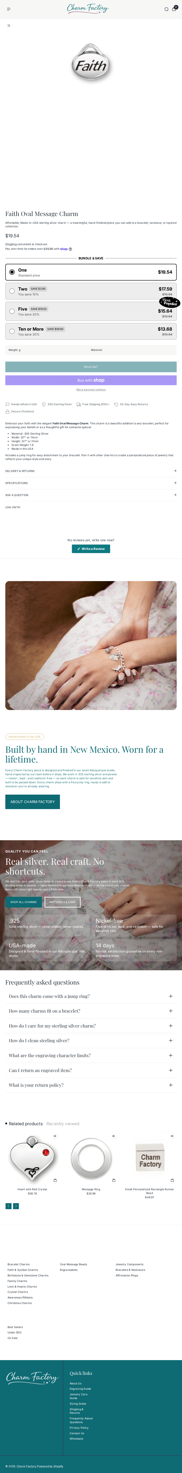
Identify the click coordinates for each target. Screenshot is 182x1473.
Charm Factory (26, 1466)
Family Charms (17, 1281)
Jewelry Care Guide (78, 1396)
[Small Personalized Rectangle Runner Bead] (150, 1158)
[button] (91, 272)
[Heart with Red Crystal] (32, 1158)
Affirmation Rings (127, 1275)
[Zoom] (8, 25)
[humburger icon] (8, 9)
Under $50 (15, 1332)
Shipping (11, 244)
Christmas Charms (20, 1303)
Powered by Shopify (50, 1466)
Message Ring (91, 1189)
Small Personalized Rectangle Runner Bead (149, 1191)
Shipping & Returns (76, 1411)
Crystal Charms (18, 1292)
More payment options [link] (91, 389)
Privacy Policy (79, 1427)
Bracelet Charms (19, 1264)
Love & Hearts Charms (22, 1286)
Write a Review (95, 550)
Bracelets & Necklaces (130, 1270)
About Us (75, 1383)
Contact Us (77, 1433)
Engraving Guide (80, 1388)
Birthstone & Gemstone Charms (28, 1275)
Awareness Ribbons (20, 1297)
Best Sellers (15, 1327)
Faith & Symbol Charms (23, 1270)
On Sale (13, 1338)
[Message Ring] (91, 1158)
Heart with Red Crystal (32, 1189)
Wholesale (76, 1438)
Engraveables (69, 1270)
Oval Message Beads (73, 1264)
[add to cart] (55, 1180)
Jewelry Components (129, 1264)
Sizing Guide (78, 1403)
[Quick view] (55, 1136)
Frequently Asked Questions (81, 1420)
